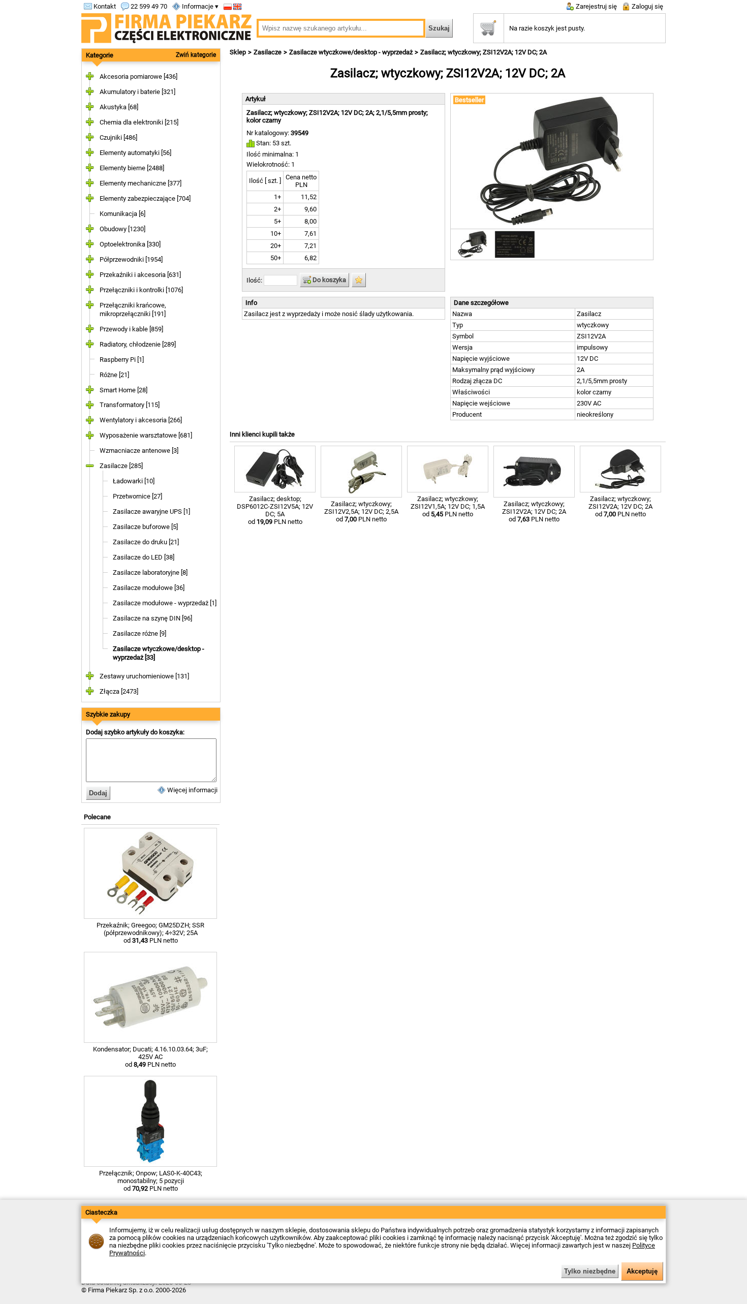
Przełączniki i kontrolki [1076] (141, 290)
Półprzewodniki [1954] (131, 259)
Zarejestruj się (595, 6)
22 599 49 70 (148, 6)
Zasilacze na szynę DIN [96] (152, 618)
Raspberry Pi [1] (122, 359)
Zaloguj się (646, 6)
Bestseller (469, 100)
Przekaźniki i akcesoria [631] (140, 274)
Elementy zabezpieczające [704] (145, 198)
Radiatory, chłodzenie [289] (138, 344)
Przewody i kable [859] (131, 329)
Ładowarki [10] (133, 481)
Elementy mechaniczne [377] (140, 183)
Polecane (97, 817)
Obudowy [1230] (122, 229)
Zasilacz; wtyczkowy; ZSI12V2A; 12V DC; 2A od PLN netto (534, 511)
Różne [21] (114, 375)
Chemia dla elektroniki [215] (139, 122)
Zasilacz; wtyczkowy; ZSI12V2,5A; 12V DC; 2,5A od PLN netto (361, 511)
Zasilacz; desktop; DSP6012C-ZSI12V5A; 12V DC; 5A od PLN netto (275, 510)
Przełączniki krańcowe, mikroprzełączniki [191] (133, 309)
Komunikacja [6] (122, 214)
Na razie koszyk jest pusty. (547, 28)
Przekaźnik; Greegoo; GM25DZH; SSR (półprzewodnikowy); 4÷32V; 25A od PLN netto (150, 932)
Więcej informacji (191, 790)
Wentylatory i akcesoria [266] (141, 420)
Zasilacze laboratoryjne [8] (150, 572)
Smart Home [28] (123, 390)
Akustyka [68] (119, 107)
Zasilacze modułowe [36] (148, 588)
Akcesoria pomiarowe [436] (138, 76)
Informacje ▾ (199, 6)
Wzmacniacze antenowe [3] (139, 450)
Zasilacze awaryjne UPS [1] (151, 511)
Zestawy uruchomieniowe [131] (144, 676)
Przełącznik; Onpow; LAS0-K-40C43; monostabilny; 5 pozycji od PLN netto (150, 1180)
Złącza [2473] (119, 691)
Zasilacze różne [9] (139, 633)
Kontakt (104, 6)
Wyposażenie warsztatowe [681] (146, 435)
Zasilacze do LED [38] (143, 557)
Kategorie (99, 55)
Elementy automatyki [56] (135, 153)
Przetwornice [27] (137, 496)
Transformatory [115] (130, 405)
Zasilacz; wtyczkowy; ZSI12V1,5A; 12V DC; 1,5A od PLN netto (448, 506)
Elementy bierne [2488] (132, 168)
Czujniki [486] (118, 137)
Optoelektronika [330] (130, 244)
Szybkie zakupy (108, 714)
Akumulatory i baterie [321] (137, 92)
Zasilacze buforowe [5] (145, 527)
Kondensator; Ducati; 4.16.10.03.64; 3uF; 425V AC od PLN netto (150, 1056)
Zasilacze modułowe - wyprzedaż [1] (164, 603)
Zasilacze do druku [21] (146, 542)
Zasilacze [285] (121, 466)
